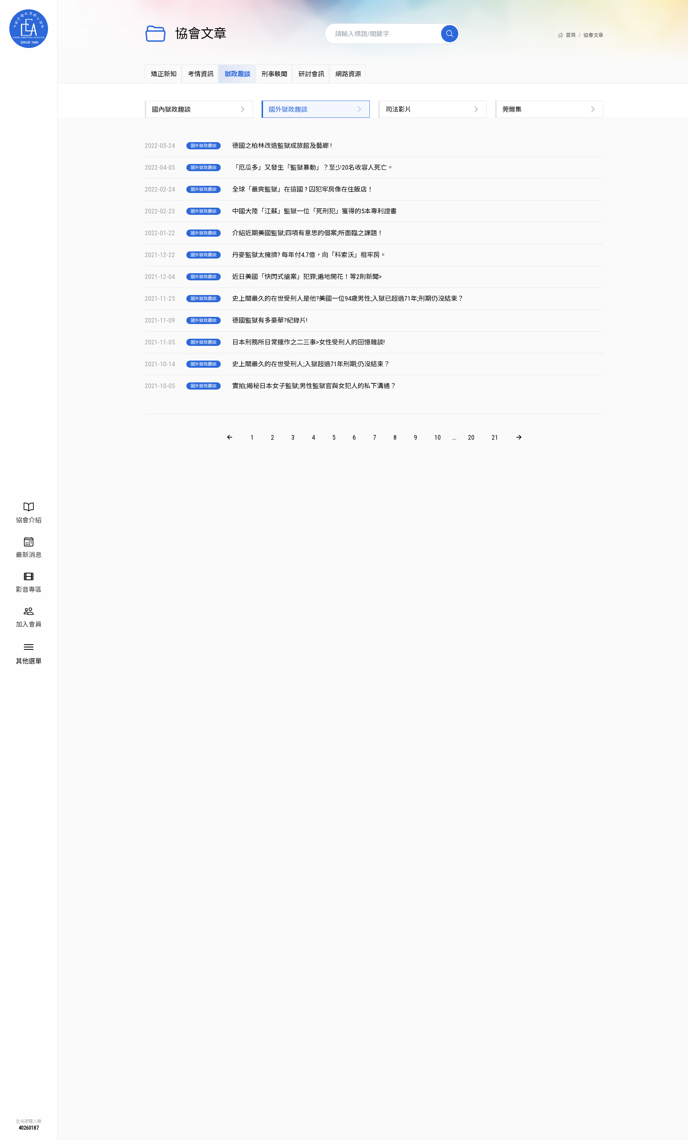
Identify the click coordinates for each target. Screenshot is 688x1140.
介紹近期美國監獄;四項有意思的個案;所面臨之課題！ (308, 233)
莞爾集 (512, 109)
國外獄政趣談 (288, 109)
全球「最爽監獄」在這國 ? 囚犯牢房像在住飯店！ (303, 189)
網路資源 (348, 74)
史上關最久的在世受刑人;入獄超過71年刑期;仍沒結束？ (311, 364)
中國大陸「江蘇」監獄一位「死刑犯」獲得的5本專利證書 (315, 211)
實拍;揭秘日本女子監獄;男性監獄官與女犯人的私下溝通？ (315, 386)
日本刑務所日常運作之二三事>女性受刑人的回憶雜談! (309, 342)
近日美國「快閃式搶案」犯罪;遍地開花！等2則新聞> (307, 276)
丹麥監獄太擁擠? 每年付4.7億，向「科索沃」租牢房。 (310, 255)
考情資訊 (201, 74)
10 (437, 437)
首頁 (571, 35)
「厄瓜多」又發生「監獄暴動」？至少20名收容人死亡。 (313, 167)
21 (495, 437)
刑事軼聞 (274, 74)
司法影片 (398, 109)
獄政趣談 (237, 74)
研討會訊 (311, 74)
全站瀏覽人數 (29, 1121)
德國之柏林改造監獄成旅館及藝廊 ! (282, 145)
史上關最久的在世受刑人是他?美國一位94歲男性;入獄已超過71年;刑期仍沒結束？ (348, 298)
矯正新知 (164, 74)
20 (471, 437)
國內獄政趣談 (171, 109)
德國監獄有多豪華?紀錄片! (270, 320)
